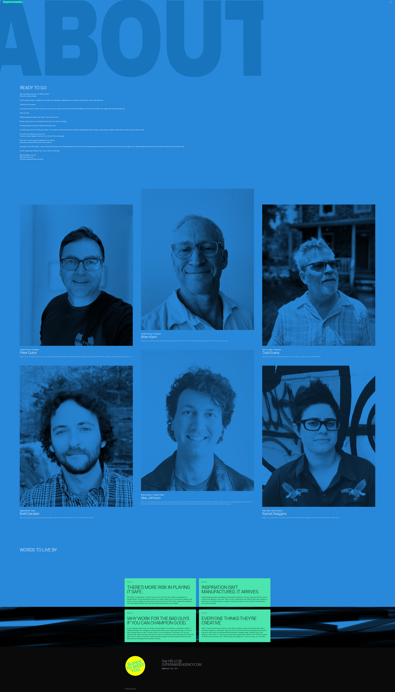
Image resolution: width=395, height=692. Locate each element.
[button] (390, 2)
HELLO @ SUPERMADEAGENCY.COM (181, 663)
